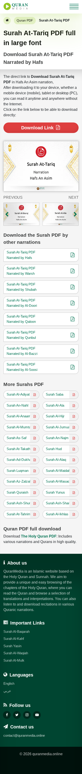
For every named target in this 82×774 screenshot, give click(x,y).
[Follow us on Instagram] (27, 715)
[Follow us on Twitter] (17, 715)
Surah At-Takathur (20, 449)
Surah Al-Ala (55, 405)
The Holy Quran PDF (38, 536)
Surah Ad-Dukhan (20, 460)
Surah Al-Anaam (19, 416)
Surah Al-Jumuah (59, 427)
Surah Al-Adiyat (18, 394)
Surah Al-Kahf (13, 639)
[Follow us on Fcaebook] (7, 715)
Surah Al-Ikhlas (57, 514)
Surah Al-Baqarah (16, 631)
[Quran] (7, 20)
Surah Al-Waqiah (15, 653)
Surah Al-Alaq (56, 460)
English (8, 683)
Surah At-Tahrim (19, 514)
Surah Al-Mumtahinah (23, 427)
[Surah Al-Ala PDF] (61, 214)
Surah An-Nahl (17, 405)
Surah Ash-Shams (59, 503)
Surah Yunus (55, 492)
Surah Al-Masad (58, 481)
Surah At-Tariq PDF (21, 252)
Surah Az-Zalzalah (20, 481)
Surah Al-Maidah (58, 471)
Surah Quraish (17, 492)
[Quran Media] (15, 6)
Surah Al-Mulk (13, 660)
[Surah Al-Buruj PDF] (21, 214)
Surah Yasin (12, 646)
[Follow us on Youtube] (37, 715)
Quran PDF (25, 20)
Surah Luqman (17, 471)
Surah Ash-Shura (19, 503)
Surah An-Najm (57, 438)
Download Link (38, 127)
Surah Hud (54, 449)
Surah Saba (54, 394)
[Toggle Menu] (74, 6)
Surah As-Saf (16, 438)
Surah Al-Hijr (55, 416)
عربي (7, 691)
